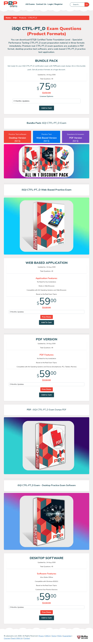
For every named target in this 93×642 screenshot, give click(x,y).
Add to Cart (46, 108)
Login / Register (55, 4)
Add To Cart (46, 322)
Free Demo (46, 317)
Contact (27, 638)
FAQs (60, 636)
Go (87, 4)
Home (8, 18)
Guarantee (67, 636)
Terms (53, 636)
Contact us (41, 4)
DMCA (47, 636)
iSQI (15, 18)
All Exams (30, 4)
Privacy (41, 636)
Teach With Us (17, 638)
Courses (7, 638)
